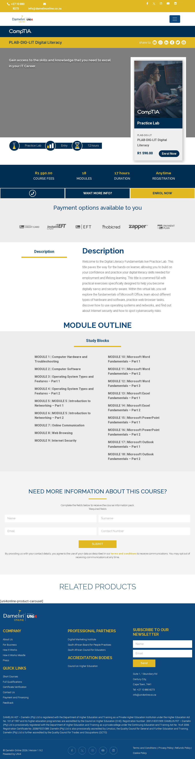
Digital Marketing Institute (82, 639)
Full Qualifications (12, 681)
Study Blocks (97, 340)
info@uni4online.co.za (144, 694)
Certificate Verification (14, 687)
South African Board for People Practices (89, 644)
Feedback (8, 702)
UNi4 (18, 754)
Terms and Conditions (145, 747)
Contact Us (9, 692)
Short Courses (10, 676)
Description (44, 251)
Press (6, 660)
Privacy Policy (165, 747)
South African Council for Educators (87, 649)
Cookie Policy (140, 753)
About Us (8, 639)
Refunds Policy (183, 747)
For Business (10, 644)
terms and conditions (124, 553)
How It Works (10, 649)
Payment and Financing (16, 697)
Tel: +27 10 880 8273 (144, 689)
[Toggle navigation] (174, 19)
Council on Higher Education (83, 666)
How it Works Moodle (14, 655)
